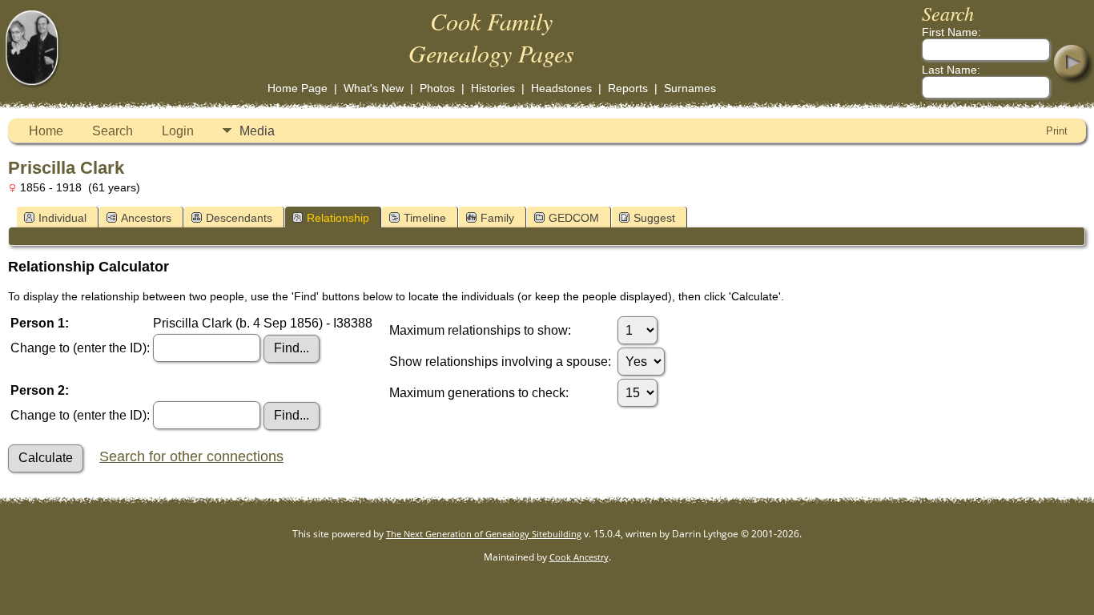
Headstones (561, 88)
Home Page (297, 88)
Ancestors (146, 217)
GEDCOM (574, 217)
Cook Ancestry (579, 557)
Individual (62, 217)
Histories (493, 88)
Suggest (654, 217)
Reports (628, 88)
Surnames (690, 88)
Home (46, 131)
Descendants (239, 217)
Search (112, 131)
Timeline (425, 217)
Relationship (338, 217)
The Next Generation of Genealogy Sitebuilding (483, 534)
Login (178, 131)
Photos (437, 88)
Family (497, 217)
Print (1057, 131)
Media (257, 131)
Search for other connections (191, 456)
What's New (374, 88)
